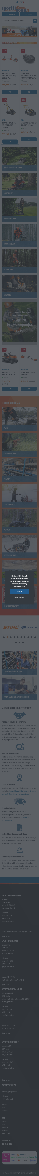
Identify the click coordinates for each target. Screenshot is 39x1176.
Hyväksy (19, 591)
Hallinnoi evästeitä (19, 597)
